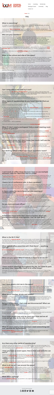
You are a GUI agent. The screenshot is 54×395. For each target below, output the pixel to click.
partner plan (12, 362)
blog (48, 48)
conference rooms (27, 195)
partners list (19, 348)
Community (40, 6)
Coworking (35, 4)
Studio (26, 372)
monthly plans (11, 133)
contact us (40, 119)
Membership (42, 4)
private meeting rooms (14, 290)
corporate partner (16, 239)
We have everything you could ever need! (13, 249)
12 (15, 111)
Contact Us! (30, 8)
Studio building (30, 355)
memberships (11, 145)
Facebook (34, 321)
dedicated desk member (9, 177)
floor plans (34, 224)
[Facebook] (23, 391)
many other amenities (22, 156)
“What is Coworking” (14, 29)
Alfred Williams (47, 158)
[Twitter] (28, 391)
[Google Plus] (30, 391)
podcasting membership (40, 136)
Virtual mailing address (8, 330)
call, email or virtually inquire (19, 91)
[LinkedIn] (25, 391)
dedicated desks (34, 107)
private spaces (14, 211)
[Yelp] (21, 391)
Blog (47, 6)
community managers (22, 51)
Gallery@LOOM (8, 367)
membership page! (35, 124)
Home (29, 4)
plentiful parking (11, 378)
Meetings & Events (32, 6)
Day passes (6, 116)
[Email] (33, 391)
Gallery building (12, 355)
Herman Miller (33, 158)
